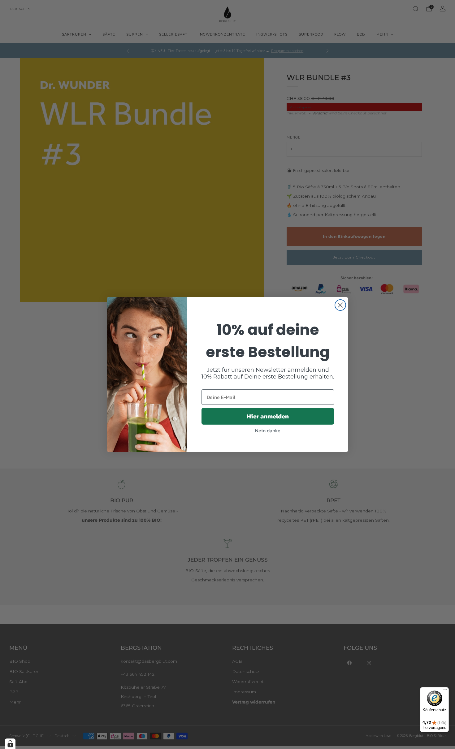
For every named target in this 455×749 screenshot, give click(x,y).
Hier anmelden (268, 416)
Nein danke (267, 430)
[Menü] (445, 691)
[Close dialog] (340, 305)
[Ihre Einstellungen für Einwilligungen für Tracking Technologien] (10, 743)
